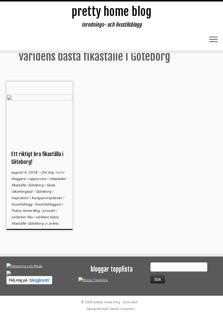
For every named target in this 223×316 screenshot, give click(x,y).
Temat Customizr (122, 308)
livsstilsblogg (22, 204)
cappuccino (37, 178)
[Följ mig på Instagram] (47, 41)
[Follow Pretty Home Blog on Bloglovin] (29, 279)
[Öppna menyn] (213, 39)
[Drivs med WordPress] (140, 301)
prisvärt (49, 210)
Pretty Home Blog (26, 210)
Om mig (47, 172)
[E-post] (24, 41)
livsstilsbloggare (48, 204)
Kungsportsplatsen (47, 197)
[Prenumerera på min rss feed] (12, 41)
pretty (54, 223)
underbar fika (22, 216)
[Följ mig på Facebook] (36, 41)
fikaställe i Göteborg (27, 185)
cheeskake (57, 178)
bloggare (18, 178)
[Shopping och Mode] (24, 265)
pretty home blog (111, 12)
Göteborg (44, 191)
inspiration (20, 197)
